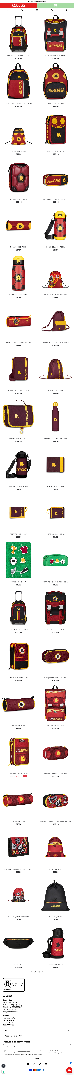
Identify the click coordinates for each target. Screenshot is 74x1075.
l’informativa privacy (24, 1051)
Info (6, 1030)
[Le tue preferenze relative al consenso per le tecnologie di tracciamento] (3, 1071)
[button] (3, 1066)
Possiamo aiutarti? (13, 1036)
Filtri (38, 972)
